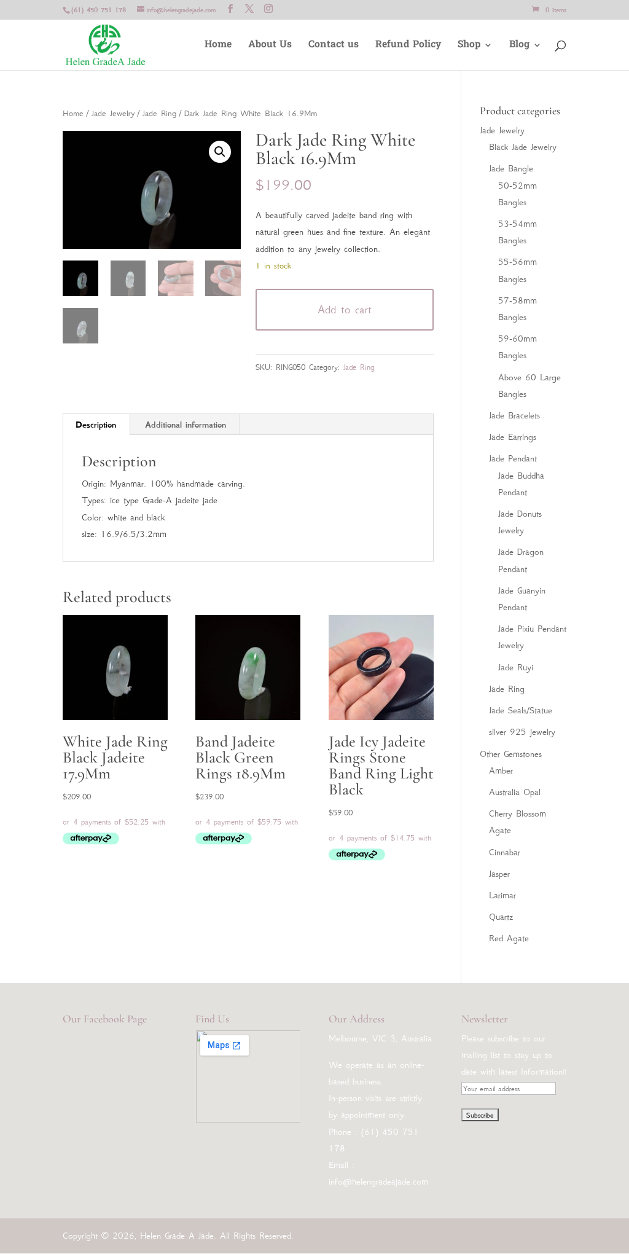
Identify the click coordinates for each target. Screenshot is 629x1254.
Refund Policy (408, 46)
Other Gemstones (511, 753)
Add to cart (345, 309)
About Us (270, 46)
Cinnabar (504, 852)
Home (218, 46)
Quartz (501, 916)
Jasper (499, 873)
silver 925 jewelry (522, 731)
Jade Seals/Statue (520, 710)
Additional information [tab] (185, 424)
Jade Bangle (511, 168)
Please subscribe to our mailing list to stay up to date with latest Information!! (513, 1055)
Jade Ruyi (515, 667)
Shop (469, 46)
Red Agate (509, 938)
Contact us (333, 46)
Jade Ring (159, 113)
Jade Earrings (512, 436)
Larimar (502, 895)
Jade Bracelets (514, 415)
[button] (220, 152)
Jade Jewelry (113, 113)
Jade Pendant (513, 458)
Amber (501, 770)
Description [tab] (96, 424)
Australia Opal (515, 791)
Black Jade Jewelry (523, 146)
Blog (519, 46)
